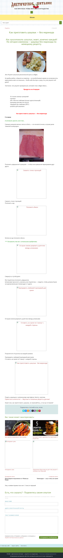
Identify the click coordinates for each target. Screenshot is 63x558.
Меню (32, 17)
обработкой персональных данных (14, 537)
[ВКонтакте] (26, 411)
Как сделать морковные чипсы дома (15, 437)
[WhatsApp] (37, 411)
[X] (33, 411)
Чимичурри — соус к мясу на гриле (47, 478)
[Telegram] (30, 411)
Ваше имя (8, 501)
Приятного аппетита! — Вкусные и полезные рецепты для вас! (27, 399)
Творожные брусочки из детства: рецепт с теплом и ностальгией (45, 470)
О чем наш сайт (5, 545)
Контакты (23, 545)
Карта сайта (15, 545)
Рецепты (7, 28)
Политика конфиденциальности (47, 554)
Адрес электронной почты (14, 508)
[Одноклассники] (28, 411)
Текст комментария (12, 515)
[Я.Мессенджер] (23, 411)
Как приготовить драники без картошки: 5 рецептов (45, 437)
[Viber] (35, 411)
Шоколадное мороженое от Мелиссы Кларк (16, 479)
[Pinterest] (40, 411)
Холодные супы (9, 469)
